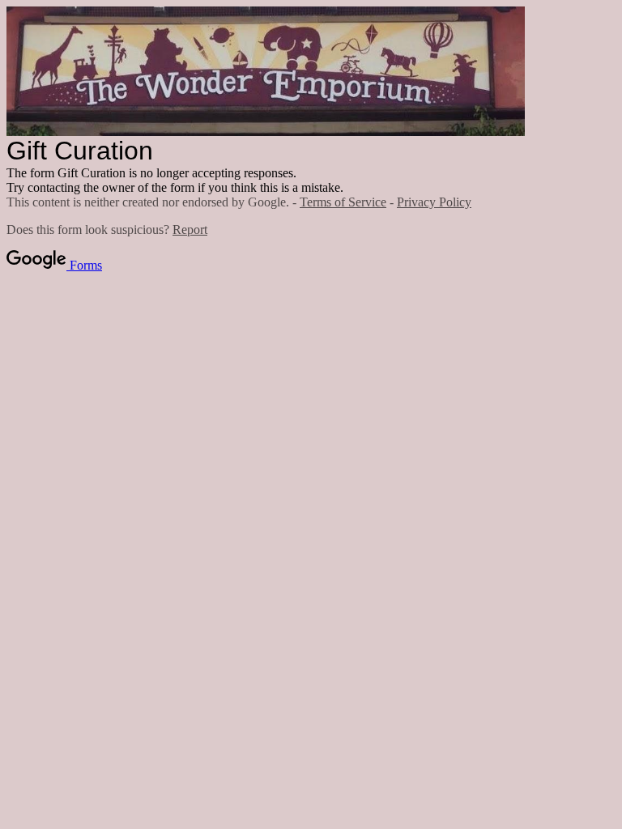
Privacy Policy (434, 202)
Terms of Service (343, 202)
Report (190, 229)
